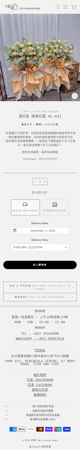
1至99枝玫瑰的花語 (43, 406)
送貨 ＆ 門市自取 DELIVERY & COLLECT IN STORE (40, 287)
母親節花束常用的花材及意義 (43, 414)
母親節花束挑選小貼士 (43, 419)
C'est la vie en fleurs (40, 111)
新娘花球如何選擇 (43, 410)
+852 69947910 (47, 159)
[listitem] (25, 207)
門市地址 (40, 350)
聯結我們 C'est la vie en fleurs (40, 297)
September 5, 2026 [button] (42, 230)
